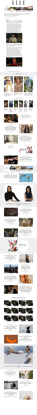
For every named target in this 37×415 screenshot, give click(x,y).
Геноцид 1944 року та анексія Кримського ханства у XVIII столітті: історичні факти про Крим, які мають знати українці (11, 110)
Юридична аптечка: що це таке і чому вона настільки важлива (18, 204)
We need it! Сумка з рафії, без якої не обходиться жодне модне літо (18, 367)
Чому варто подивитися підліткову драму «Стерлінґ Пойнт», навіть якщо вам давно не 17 (25, 231)
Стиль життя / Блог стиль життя (25, 114)
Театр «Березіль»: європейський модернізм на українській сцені (6, 109)
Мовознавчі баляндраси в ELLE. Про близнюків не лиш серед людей (10, 394)
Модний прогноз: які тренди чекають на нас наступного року (18, 94)
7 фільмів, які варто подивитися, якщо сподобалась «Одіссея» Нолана (25, 267)
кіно (7, 71)
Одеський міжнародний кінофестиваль (12, 71)
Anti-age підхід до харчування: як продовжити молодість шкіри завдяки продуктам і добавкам (10, 128)
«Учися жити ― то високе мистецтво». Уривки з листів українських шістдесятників (26, 109)
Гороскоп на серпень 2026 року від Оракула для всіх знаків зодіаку (10, 373)
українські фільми (18, 71)
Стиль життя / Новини (10, 145)
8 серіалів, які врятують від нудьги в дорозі (25, 116)
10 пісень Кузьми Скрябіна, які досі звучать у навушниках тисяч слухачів (25, 158)
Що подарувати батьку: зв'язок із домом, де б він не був (25, 383)
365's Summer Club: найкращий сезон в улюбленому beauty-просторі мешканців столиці (28, 94)
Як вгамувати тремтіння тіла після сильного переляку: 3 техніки (15, 109)
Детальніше (20, 247)
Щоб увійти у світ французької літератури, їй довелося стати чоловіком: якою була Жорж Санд (25, 138)
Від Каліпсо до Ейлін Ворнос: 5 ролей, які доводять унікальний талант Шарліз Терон (10, 327)
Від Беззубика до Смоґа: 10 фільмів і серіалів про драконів (10, 221)
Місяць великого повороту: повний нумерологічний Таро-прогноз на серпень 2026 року (25, 338)
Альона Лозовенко (26, 119)
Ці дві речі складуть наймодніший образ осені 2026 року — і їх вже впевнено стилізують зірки (8, 94)
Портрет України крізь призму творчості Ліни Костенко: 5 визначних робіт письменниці (21, 109)
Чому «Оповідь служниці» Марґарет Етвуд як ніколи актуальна (25, 210)
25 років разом (10, 147)
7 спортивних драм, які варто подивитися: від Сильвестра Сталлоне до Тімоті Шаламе (10, 176)
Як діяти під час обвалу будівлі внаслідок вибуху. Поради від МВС (31, 109)
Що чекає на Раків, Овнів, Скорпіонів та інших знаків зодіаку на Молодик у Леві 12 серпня (10, 278)
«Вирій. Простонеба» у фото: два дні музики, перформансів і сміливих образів (10, 257)
